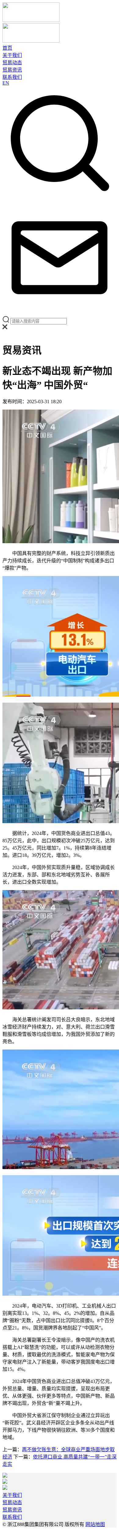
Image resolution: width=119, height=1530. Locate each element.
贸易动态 (12, 62)
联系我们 (12, 77)
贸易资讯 (12, 69)
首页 (7, 48)
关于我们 (12, 55)
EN (5, 83)
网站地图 (95, 1524)
